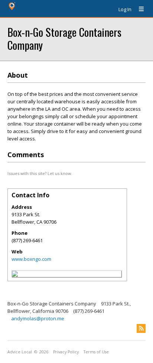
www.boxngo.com (31, 259)
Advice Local (19, 351)
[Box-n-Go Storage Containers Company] (15, 275)
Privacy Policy (66, 351)
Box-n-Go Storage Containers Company (64, 38)
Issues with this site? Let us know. (39, 173)
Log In (124, 9)
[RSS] (141, 328)
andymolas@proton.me (37, 318)
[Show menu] (138, 9)
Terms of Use (96, 351)
